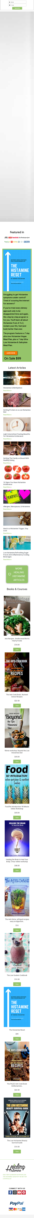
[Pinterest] (24, 1192)
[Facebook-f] (10, 1192)
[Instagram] (15, 1192)
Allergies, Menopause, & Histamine (16, 506)
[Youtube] (19, 1192)
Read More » (7, 391)
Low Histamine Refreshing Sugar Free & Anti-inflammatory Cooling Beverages (16, 555)
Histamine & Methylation (12, 388)
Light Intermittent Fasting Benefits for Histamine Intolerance (16, 435)
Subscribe (17, 8)
